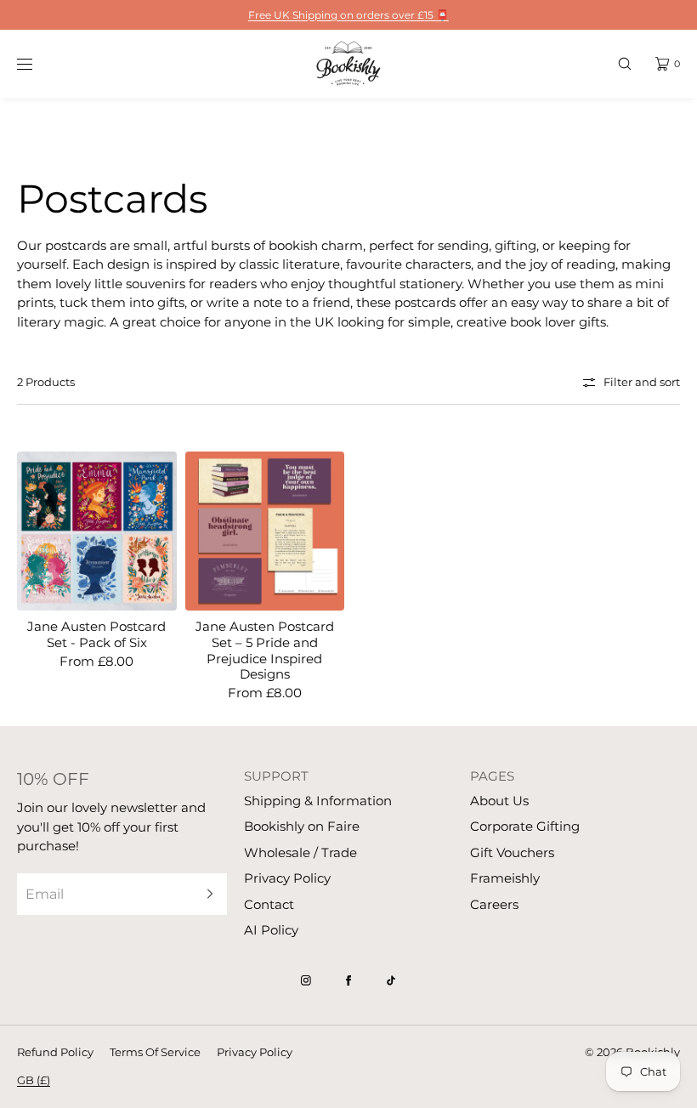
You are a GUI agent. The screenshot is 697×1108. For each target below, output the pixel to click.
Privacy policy (254, 1052)
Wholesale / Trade (300, 852)
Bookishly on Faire (302, 826)
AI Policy (271, 930)
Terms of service (155, 1052)
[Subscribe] (205, 894)
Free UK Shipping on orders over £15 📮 (348, 15)
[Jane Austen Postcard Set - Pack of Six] (97, 531)
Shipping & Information (318, 801)
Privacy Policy (287, 878)
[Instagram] (306, 980)
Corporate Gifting (525, 826)
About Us (499, 801)
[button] (625, 63)
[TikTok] (391, 980)
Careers (494, 904)
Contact (269, 904)
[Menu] (37, 63)
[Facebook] (348, 980)
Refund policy (55, 1052)
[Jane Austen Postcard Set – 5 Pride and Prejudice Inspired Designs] (265, 531)
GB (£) (33, 1080)
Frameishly (505, 878)
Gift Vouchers (512, 852)
